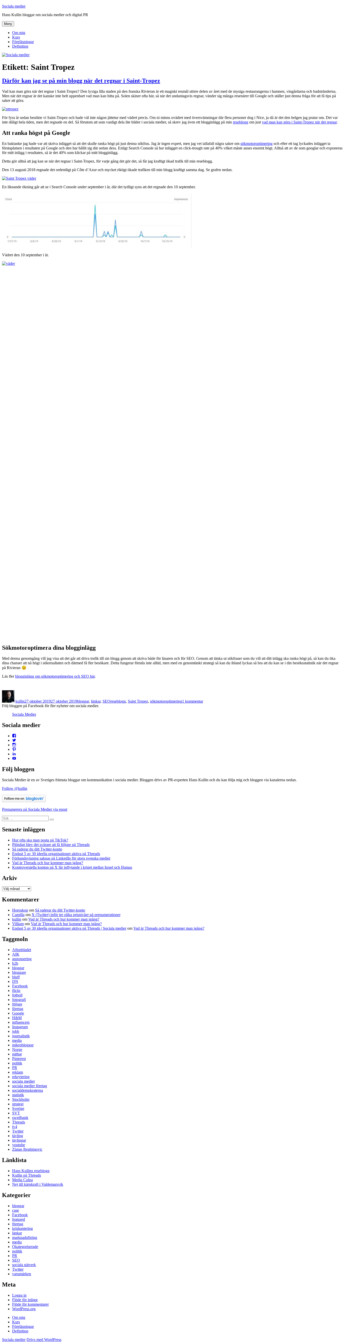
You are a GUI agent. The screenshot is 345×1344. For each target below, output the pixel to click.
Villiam (18, 924)
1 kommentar (192, 701)
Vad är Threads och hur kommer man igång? (47, 863)
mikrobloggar (23, 1045)
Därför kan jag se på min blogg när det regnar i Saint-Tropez (81, 80)
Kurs (16, 37)
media (17, 1040)
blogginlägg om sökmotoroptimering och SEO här (55, 676)
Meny (8, 24)
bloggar (83, 701)
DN (15, 981)
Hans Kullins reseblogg (31, 1171)
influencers (21, 1022)
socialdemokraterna (27, 1090)
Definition (20, 46)
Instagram (20, 1027)
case (15, 1210)
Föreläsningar (23, 42)
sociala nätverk (24, 1265)
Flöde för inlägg (25, 1300)
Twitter (17, 1131)
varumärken (21, 1274)
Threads (18, 1122)
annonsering (22, 959)
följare (17, 1004)
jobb (15, 1031)
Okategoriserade (25, 1246)
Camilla (18, 915)
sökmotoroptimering (256, 143)
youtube (18, 1145)
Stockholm (20, 1099)
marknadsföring (24, 1237)
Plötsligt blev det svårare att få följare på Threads (51, 844)
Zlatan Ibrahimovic (27, 1149)
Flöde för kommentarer (30, 1304)
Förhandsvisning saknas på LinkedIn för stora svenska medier (61, 858)
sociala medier (23, 1081)
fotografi (19, 999)
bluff (16, 977)
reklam (17, 1072)
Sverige (18, 1108)
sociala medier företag (29, 1086)
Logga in (19, 1295)
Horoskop (20, 910)
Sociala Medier (24, 714)
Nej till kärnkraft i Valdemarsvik (37, 1184)
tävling (17, 1136)
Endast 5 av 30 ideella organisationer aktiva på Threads (56, 854)
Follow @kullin (14, 788)
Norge (17, 1049)
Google (18, 1013)
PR (14, 1068)
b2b (15, 963)
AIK (15, 954)
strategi (17, 1104)
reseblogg (240, 122)
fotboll (17, 995)
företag (17, 1009)
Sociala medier (14, 6)
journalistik (21, 1036)
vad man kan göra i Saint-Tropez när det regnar (299, 122)
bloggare (19, 972)
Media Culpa (22, 1180)
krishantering (22, 1228)
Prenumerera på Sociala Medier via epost (34, 809)
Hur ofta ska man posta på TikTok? (40, 840)
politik (17, 1063)
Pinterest (19, 1058)
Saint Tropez (138, 701)
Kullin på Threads (26, 1175)
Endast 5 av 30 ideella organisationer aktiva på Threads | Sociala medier (69, 928)
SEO (106, 701)
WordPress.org (24, 1309)
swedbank (20, 1117)
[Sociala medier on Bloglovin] (24, 801)
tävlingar (19, 1140)
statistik (18, 1095)
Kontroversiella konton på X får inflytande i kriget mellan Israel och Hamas (72, 867)
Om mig (18, 32)
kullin (19, 701)
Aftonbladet (21, 950)
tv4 (14, 1126)
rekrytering (21, 1077)
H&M (17, 1018)
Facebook (20, 986)
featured (18, 1219)
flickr (16, 990)
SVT (16, 1113)
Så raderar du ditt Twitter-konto (37, 849)
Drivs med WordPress (44, 1339)
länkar (96, 701)
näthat (17, 1054)
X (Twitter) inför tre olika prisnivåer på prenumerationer (76, 915)
